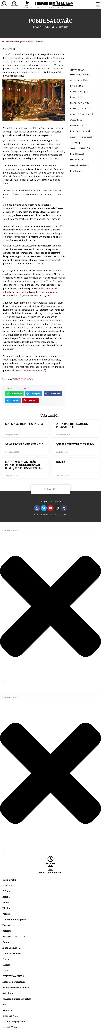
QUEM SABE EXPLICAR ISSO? (75, 444)
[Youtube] (50, 508)
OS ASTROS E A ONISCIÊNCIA (24, 444)
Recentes (14, 6)
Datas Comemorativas (27, 6)
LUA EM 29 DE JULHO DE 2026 (24, 424)
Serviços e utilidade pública (81, 148)
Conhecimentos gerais (15, 41)
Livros (79, 120)
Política (80, 86)
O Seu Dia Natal (76, 159)
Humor (73, 108)
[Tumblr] (64, 508)
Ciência (73, 80)
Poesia (89, 114)
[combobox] (50, 530)
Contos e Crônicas (34, 41)
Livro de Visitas (76, 171)
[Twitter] (44, 508)
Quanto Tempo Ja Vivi (79, 165)
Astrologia (74, 142)
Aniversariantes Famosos (80, 137)
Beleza (80, 80)
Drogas (73, 97)
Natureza (79, 154)
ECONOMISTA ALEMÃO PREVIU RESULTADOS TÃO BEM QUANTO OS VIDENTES (23, 465)
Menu (98, 6)
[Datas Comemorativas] (27, 3)
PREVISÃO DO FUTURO (79, 103)
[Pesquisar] (4, 3)
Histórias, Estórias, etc (33, 370)
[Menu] (98, 4)
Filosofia (86, 74)
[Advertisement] (83, 52)
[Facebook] (37, 508)
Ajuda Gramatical (84, 108)
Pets (72, 154)
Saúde (86, 80)
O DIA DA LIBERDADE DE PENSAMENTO (72, 425)
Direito (73, 86)
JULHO (60, 462)
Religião (81, 97)
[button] (14, 393)
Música (73, 120)
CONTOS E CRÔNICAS (22, 379)
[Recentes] (14, 3)
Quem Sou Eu (75, 74)
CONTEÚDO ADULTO (78, 125)
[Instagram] (57, 508)
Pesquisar (4, 6)
